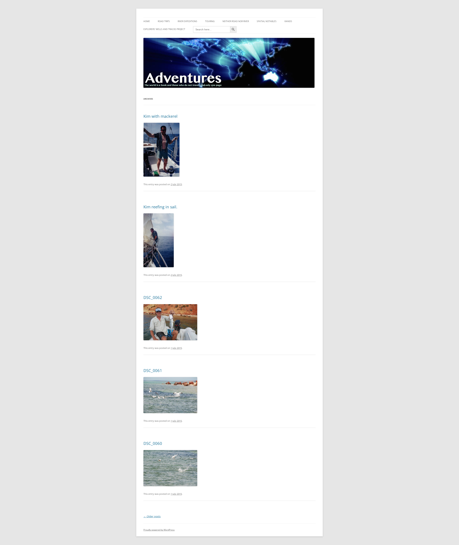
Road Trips (164, 21)
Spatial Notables (266, 21)
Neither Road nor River (236, 21)
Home (146, 21)
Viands (288, 21)
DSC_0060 (152, 443)
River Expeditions (187, 21)
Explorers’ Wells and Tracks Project (164, 29)
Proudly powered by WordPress (159, 529)
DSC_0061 (152, 370)
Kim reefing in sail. (160, 206)
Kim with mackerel (160, 116)
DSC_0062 (152, 297)
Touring (210, 21)
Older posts (152, 516)
